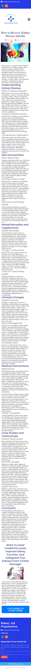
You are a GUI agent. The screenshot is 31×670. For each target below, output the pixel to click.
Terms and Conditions (19, 667)
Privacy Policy (9, 667)
